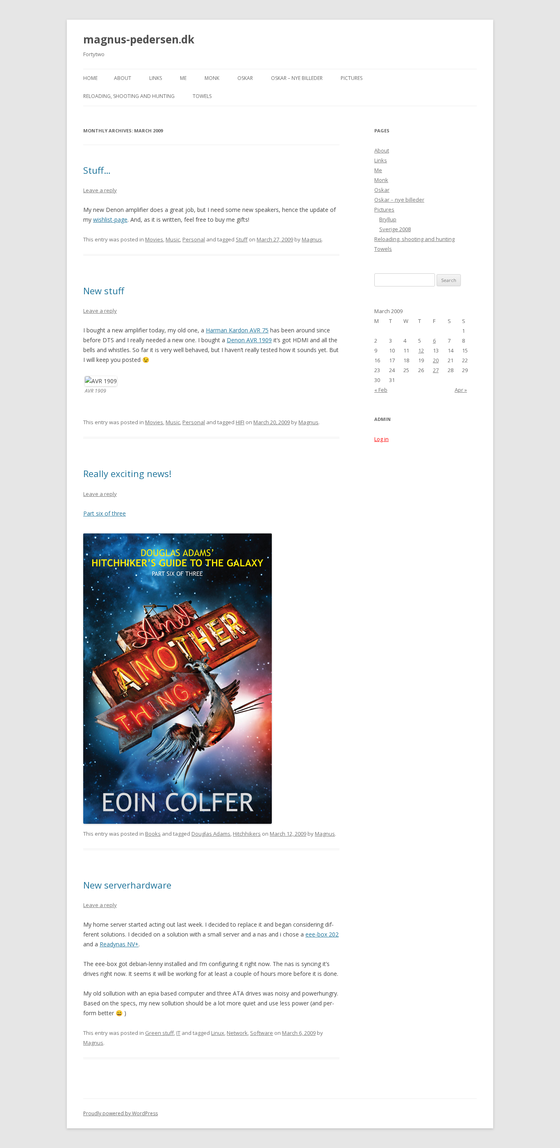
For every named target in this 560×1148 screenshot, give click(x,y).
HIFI (240, 422)
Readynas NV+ (119, 944)
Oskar (245, 78)
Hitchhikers (247, 833)
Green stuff (159, 1033)
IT (178, 1033)
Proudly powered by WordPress (120, 1113)
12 (421, 350)
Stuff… (97, 170)
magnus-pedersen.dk (138, 39)
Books (153, 833)
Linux (217, 1033)
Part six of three (104, 513)
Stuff (242, 239)
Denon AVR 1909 (249, 340)
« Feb (380, 389)
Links (155, 78)
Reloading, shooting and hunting (129, 96)
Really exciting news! (127, 473)
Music (173, 239)
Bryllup (387, 219)
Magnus (312, 239)
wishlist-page (110, 219)
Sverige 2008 (395, 229)
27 (436, 370)
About (122, 78)
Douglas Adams (210, 833)
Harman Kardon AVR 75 (237, 330)
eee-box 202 (322, 934)
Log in (381, 439)
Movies (154, 239)
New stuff (103, 290)
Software (261, 1033)
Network (237, 1033)
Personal (193, 239)
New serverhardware (127, 885)
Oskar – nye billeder (297, 78)
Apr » (461, 389)
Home (90, 78)
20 (436, 360)
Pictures (351, 78)
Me (183, 78)
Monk (212, 78)
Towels (202, 96)
